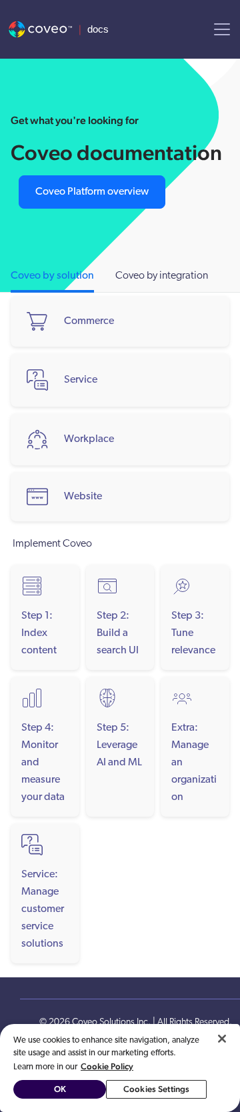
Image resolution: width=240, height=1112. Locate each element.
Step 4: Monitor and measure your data (43, 763)
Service (80, 380)
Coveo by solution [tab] (52, 276)
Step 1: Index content (39, 633)
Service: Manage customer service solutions (42, 909)
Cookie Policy (107, 1066)
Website (83, 496)
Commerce (89, 321)
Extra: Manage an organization (194, 763)
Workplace (89, 439)
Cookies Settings (156, 1089)
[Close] (222, 1038)
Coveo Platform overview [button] (92, 192)
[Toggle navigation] (222, 29)
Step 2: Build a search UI (118, 633)
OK (60, 1089)
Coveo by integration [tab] (161, 276)
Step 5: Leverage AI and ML (119, 745)
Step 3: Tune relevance (193, 633)
